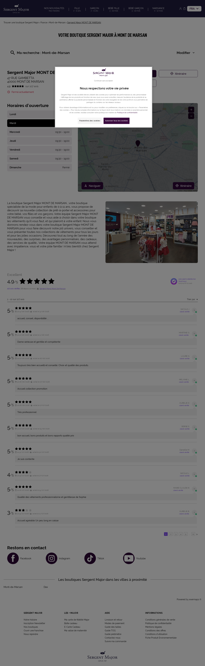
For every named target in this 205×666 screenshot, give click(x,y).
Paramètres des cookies (89, 121)
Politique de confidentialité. (127, 113)
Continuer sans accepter (103, 81)
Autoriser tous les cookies (116, 121)
